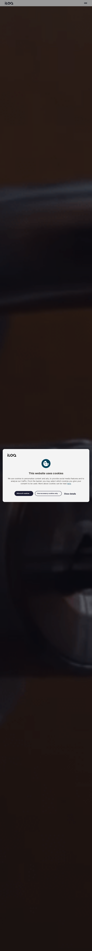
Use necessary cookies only (47, 493)
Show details (70, 494)
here (69, 483)
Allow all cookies (23, 493)
